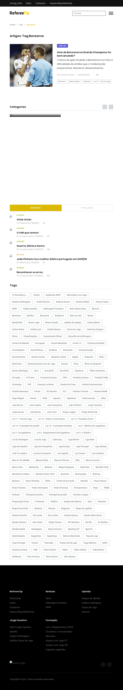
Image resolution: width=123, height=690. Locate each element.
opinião (20, 215)
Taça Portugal (18, 543)
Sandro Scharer (19, 522)
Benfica (30, 315)
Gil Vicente (51, 391)
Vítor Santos (70, 556)
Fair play (16, 377)
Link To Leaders (19, 453)
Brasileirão (17, 322)
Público (54, 501)
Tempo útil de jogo (68, 543)
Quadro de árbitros (73, 501)
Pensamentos (80, 488)
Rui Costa (37, 515)
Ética (76, 364)
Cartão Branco (54, 329)
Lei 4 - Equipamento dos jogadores (53, 432)
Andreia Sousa (63, 302)
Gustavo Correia (80, 391)
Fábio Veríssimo (97, 370)
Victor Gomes (49, 550)
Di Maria (53, 350)
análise (62, 46)
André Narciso (43, 302)
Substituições (18, 536)
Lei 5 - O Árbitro (83, 432)
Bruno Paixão (51, 322)
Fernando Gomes (48, 377)
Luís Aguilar (63, 453)
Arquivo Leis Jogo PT (56, 640)
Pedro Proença (61, 488)
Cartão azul (35, 329)
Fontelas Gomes (81, 377)
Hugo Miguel (18, 398)
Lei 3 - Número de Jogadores (91, 426)
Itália (103, 398)
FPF (29, 384)
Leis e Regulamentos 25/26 (59, 627)
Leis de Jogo (40, 439)
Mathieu (48, 467)
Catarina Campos (95, 329)
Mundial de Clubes (21, 474)
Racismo (102, 501)
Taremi (34, 543)
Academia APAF (53, 295)
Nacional (65, 474)
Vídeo (65, 550)
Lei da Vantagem (20, 439)
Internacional (88, 398)
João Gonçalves (54, 405)
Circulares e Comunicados (59, 631)
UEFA (104, 543)
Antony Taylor (102, 302)
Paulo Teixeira (19, 488)
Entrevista (17, 364)
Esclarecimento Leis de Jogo (41, 364)
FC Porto (30, 377)
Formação (17, 384)
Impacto (57, 398)
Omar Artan (24, 219)
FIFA (65, 377)
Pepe (95, 488)
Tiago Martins (89, 543)
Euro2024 (64, 370)
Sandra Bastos (71, 515)
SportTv (89, 529)
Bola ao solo (76, 315)
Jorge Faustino (27, 236)
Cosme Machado (59, 343)
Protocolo (40, 501)
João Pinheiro (75, 405)
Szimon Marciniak (71, 536)
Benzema (61, 81)
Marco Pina (17, 467)
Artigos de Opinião (91, 598)
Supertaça (52, 536)
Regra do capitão (84, 508)
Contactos (40, 3)
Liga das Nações (20, 446)
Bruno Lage (33, 322)
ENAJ (102, 357)
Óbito (48, 481)
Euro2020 (49, 370)
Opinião (84, 481)
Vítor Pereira (52, 556)
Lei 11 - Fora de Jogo (102, 81)
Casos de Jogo (74, 329)
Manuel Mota (42, 460)
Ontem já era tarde (65, 481)
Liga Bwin (89, 439)
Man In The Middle (21, 460)
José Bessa (35, 412)
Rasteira (38, 508)
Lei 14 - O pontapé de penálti (25, 426)
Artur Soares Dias (77, 308)
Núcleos (16, 481)
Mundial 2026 (102, 467)
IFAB (45, 398)
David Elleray (37, 350)
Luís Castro (80, 453)
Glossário (51, 636)
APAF (14, 308)
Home (12, 25)
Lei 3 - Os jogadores (21, 432)
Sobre (28, 3)
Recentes (36, 208)
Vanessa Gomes (19, 550)
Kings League (69, 412)
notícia (20, 255)
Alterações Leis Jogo (77, 295)
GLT (65, 391)
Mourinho (85, 467)
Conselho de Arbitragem (79, 336)
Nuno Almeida (32, 481)
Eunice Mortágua (20, 370)
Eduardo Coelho (58, 357)
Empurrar (88, 357)
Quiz (90, 501)
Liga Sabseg (100, 446)
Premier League (80, 494)
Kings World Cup (89, 412)
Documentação (86, 350)
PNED (107, 488)
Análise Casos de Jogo (21, 640)
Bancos (95, 308)
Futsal (37, 391)
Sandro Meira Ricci (93, 515)
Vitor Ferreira (33, 556)
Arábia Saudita (30, 308)
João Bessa (17, 405)
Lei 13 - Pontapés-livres (82, 419)
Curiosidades (18, 350)
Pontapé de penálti (58, 494)
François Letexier (45, 384)
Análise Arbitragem (21, 302)
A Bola (36, 295)
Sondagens (36, 529)
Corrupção (40, 343)
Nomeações (81, 474)
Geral (48, 598)
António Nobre (83, 302)
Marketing (34, 467)
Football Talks (101, 377)
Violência (16, 556)
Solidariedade (18, 529)
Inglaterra (71, 398)
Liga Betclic (73, 439)
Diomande (68, 350)
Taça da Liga (92, 536)
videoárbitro (98, 550)
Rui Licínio (53, 515)
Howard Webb (100, 391)
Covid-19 (77, 343)
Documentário (19, 357)
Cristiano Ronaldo (95, 343)
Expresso (87, 81)
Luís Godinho (98, 453)
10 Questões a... (19, 295)
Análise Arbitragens (91, 603)
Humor (33, 398)
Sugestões (36, 536)
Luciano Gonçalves (42, 453)
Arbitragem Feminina (53, 308)
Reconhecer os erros (30, 272)
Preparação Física (20, 501)
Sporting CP (73, 529)
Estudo (64, 364)
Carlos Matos (93, 322)
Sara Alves (38, 522)
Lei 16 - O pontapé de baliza (58, 426)
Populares (87, 208)
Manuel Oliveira (61, 460)
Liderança (57, 439)
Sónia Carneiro (55, 529)
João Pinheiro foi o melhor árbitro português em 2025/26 (52, 259)
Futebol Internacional (92, 384)
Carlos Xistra (18, 329)
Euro (36, 370)
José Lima (52, 412)
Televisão (48, 543)
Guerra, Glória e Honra (30, 246)
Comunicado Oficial (52, 336)
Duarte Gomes (68, 75)
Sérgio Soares (55, 522)
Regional (65, 508)
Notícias (96, 474)
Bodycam (59, 315)
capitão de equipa (72, 322)
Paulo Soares (100, 481)
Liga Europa (64, 446)
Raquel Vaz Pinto (20, 508)
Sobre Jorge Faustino (20, 627)
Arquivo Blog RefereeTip (61, 3)
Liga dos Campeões (43, 446)
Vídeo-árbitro (80, 550)
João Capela (35, 405)
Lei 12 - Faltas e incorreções (51, 419)
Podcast (16, 494)
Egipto (75, 357)
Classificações (30, 336)
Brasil (90, 315)
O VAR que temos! (28, 232)
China (15, 336)
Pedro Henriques (40, 488)
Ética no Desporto (93, 364)
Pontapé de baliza (34, 494)
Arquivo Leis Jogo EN (57, 645)
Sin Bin (88, 522)
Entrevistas (15, 598)
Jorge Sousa (18, 412)
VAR (35, 550)
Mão (77, 460)
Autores (86, 612)
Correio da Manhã (20, 343)
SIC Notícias (73, 522)
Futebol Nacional (20, 391)
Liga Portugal (82, 446)
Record (51, 508)
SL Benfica (103, 522)
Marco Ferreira (93, 460)
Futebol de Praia (68, 384)
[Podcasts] (35, 115)
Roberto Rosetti (19, 515)
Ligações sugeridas (55, 649)
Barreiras (16, 315)
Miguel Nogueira (66, 467)
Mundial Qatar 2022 (45, 474)
